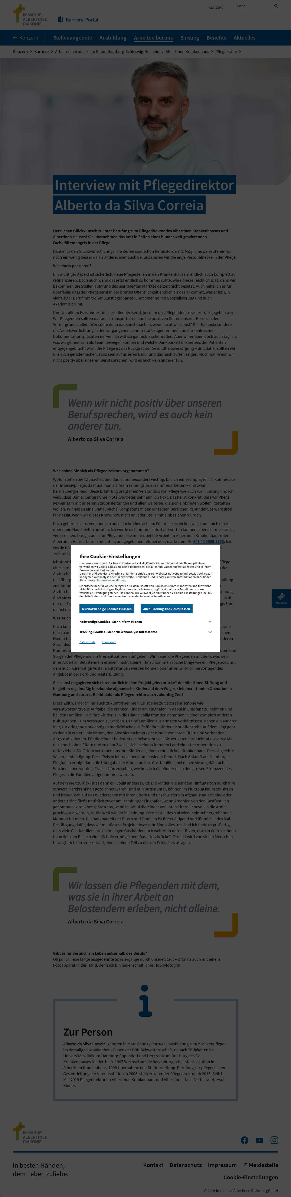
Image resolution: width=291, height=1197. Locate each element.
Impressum (109, 642)
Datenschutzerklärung (111, 580)
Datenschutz (87, 642)
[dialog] (145, 598)
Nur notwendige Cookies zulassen (107, 609)
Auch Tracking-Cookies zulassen (166, 609)
